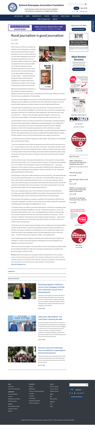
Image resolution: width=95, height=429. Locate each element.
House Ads (31, 396)
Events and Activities (12, 394)
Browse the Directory (79, 69)
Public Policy (11, 386)
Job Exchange (32, 398)
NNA (51, 396)
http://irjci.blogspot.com (18, 264)
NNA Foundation (44, 19)
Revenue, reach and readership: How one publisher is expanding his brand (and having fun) (52, 350)
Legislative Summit (54, 391)
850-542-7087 (81, 393)
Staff (51, 404)
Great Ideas (65, 16)
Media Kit (10, 411)
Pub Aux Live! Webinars (34, 403)
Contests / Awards (54, 389)
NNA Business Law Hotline (14, 398)
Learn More (78, 150)
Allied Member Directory (78, 58)
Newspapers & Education (34, 400)
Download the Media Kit (79, 29)
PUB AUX (55, 16)
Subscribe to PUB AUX (79, 127)
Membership (36, 16)
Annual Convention (54, 386)
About (55, 19)
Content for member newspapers (36, 391)
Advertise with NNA (78, 25)
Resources (76, 16)
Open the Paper (79, 124)
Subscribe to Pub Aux (13, 408)
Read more (41, 308)
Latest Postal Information (14, 389)
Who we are (18, 16)
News (28, 16)
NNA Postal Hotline (12, 401)
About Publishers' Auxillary (14, 406)
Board (51, 406)
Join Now (10, 396)
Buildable (72, 420)
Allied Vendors (32, 389)
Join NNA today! (93, 25)
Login (76, 8)
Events (46, 16)
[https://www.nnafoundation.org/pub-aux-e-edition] (78, 104)
